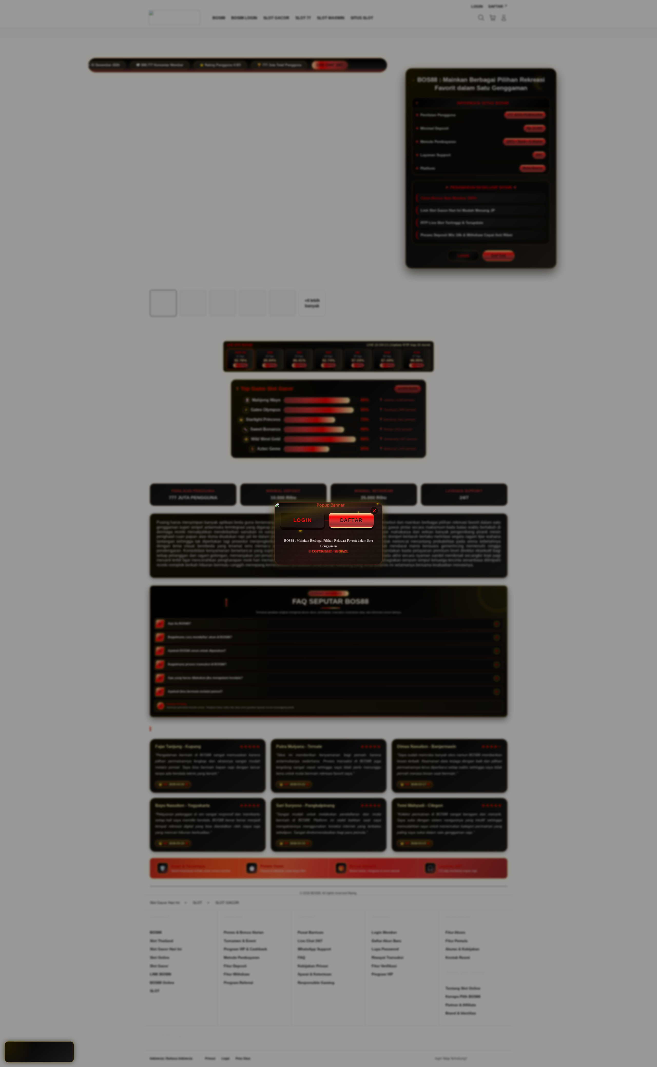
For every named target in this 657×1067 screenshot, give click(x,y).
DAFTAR (351, 520)
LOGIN (302, 520)
